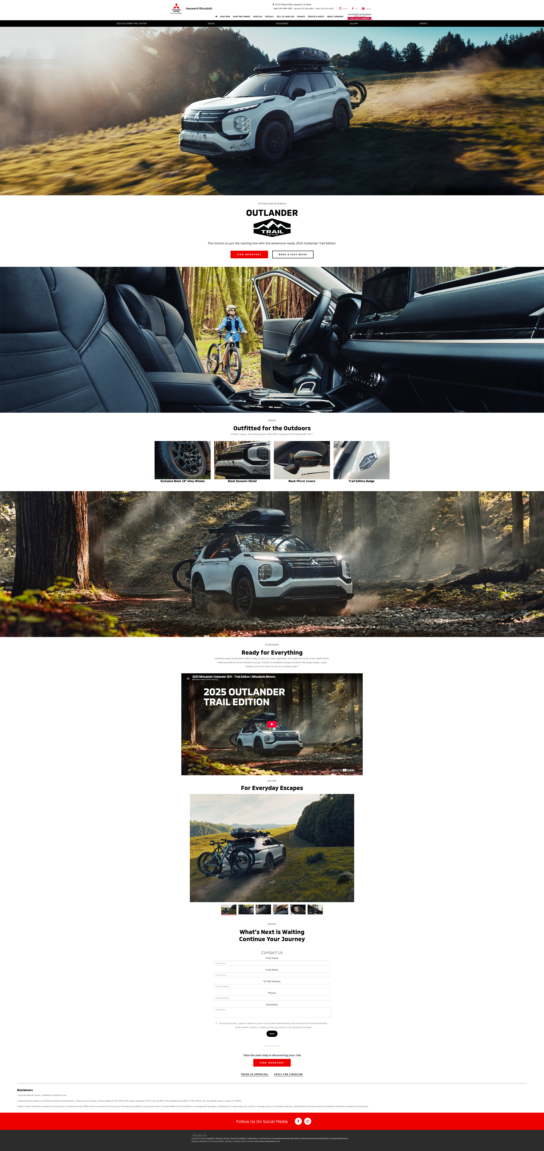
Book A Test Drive (293, 254)
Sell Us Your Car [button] (285, 16)
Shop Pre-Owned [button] (241, 16)
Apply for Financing (288, 1074)
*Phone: (272, 993)
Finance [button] (301, 16)
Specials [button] (269, 16)
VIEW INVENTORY (249, 254)
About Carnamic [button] (335, 16)
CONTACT (423, 23)
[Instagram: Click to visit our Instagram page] (307, 1121)
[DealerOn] (200, 1135)
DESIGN (211, 23)
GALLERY (354, 23)
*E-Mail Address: (272, 981)
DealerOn (210, 1138)
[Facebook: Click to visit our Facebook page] (298, 1121)
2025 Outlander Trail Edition (131, 23)
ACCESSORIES (282, 23)
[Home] (216, 16)
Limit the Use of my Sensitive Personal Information (279, 1138)
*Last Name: (272, 969)
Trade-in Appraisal (255, 1074)
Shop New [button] (225, 16)
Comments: (272, 1004)
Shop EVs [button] (257, 16)
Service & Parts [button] (316, 16)
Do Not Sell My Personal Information (314, 1138)
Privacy (226, 1138)
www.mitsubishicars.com (270, 1141)
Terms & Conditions (238, 1138)
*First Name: (272, 958)
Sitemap (219, 1138)
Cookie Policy (252, 1138)
